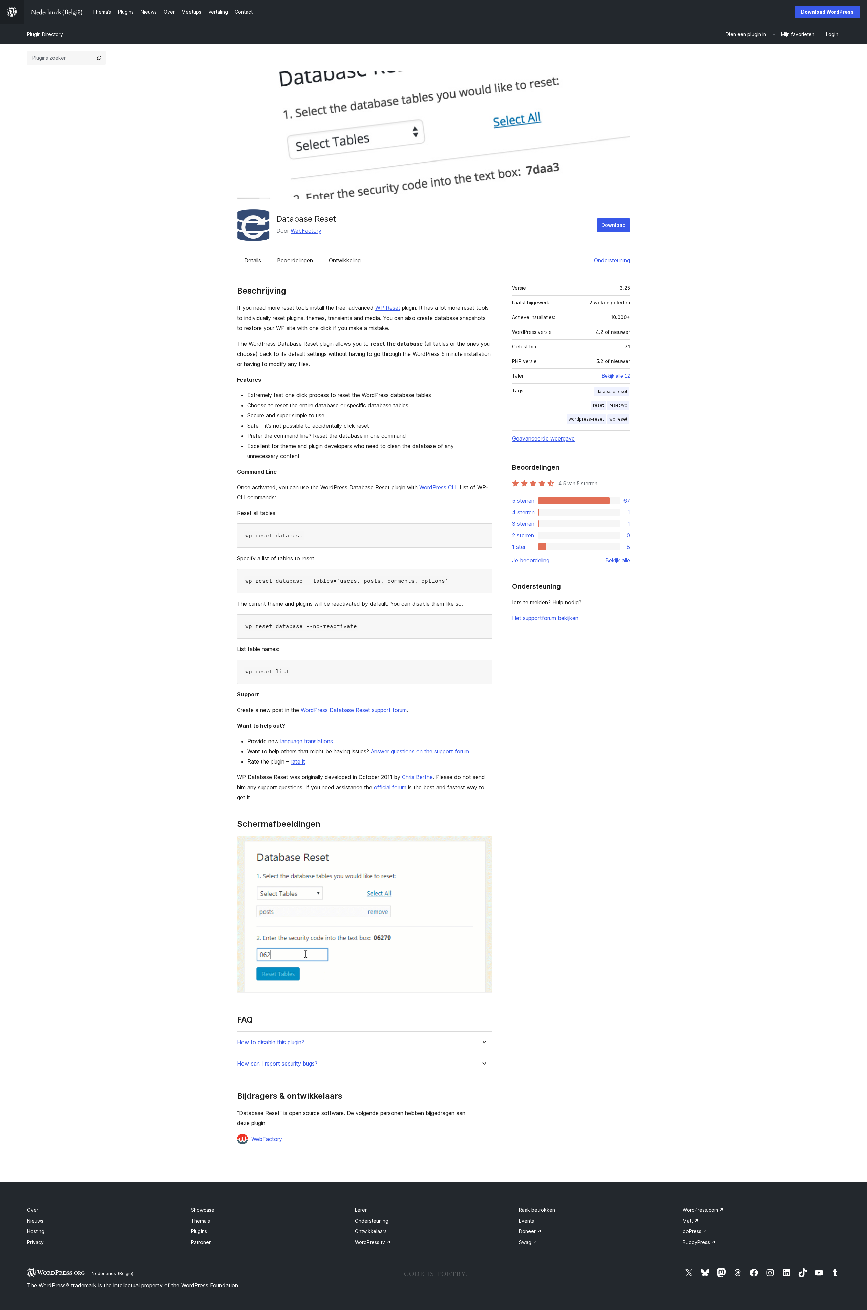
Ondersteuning (612, 260)
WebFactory (306, 230)
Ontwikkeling (345, 260)
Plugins (199, 1231)
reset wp (618, 405)
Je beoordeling (530, 560)
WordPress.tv (373, 1242)
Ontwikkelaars (371, 1231)
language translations (306, 741)
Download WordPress (827, 12)
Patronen (201, 1242)
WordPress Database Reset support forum (354, 710)
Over (32, 1210)
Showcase (202, 1210)
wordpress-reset (586, 419)
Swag (528, 1242)
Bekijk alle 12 (616, 376)
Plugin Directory (45, 34)
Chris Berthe (417, 777)
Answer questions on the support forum (420, 751)
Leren (361, 1210)
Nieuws (35, 1221)
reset (598, 405)
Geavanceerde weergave (543, 438)
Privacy (35, 1242)
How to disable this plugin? (270, 1042)
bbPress (695, 1231)
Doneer (530, 1231)
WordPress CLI (438, 487)
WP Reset (387, 307)
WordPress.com (703, 1210)
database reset (611, 391)
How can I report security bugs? (277, 1063)
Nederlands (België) (112, 1273)
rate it (298, 761)
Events (526, 1221)
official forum (390, 787)
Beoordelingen (295, 260)
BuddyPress (699, 1242)
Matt (691, 1221)
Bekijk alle (617, 560)
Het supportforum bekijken (545, 618)
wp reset (618, 419)
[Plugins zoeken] (99, 58)
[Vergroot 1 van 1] (483, 845)
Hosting (35, 1231)
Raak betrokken (537, 1210)
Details (252, 260)
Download (613, 225)
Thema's (200, 1221)
